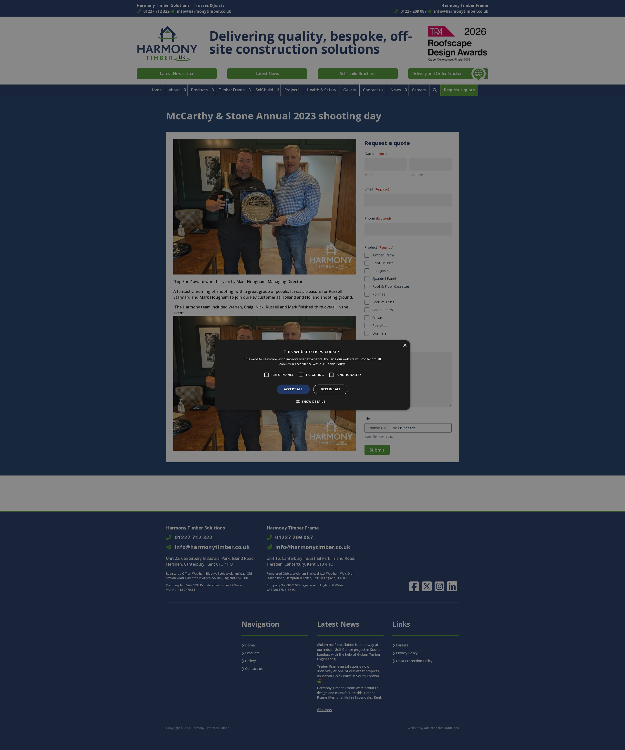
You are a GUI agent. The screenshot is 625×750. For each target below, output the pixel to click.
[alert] (312, 375)
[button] (312, 401)
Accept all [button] (293, 389)
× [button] (404, 345)
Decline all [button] (331, 389)
